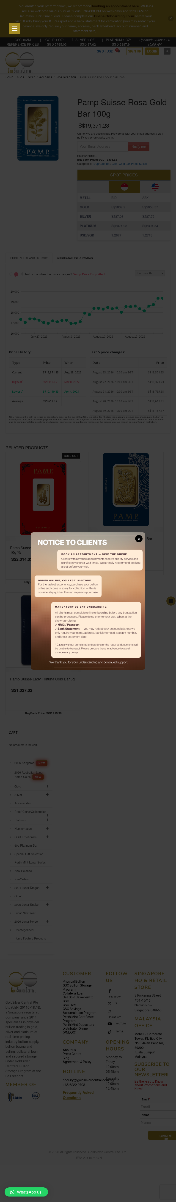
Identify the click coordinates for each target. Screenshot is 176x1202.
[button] (26, 1192)
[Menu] (14, 28)
